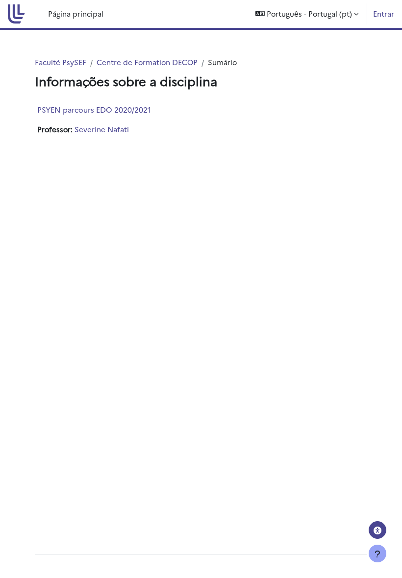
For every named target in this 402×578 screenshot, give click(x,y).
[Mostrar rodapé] (377, 553)
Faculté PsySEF (60, 62)
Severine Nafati (102, 129)
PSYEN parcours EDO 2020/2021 (94, 109)
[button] (307, 14)
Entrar (383, 13)
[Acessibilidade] (377, 530)
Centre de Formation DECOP (147, 62)
